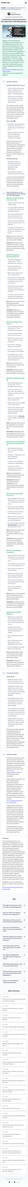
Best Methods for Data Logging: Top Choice (12, 1044)
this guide (21, 416)
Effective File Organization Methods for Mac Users (13, 1081)
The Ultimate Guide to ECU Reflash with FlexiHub (13, 1116)
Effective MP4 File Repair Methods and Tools (13, 1161)
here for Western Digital (13, 800)
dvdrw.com (5, 3)
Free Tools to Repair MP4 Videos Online (13, 1027)
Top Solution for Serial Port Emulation (13, 1143)
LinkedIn (17, 1182)
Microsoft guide (12, 525)
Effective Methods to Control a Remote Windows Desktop (13, 1090)
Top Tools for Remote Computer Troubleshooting (11, 1135)
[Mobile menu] (25, 3)
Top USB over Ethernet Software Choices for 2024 (14, 1035)
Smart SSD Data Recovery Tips (11, 1108)
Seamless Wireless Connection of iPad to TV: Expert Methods (14, 1063)
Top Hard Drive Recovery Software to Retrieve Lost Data (13, 1126)
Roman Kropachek (16, 14)
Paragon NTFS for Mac (12, 772)
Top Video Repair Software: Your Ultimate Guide (11, 1100)
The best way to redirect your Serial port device (12, 1072)
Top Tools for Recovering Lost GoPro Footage (12, 1009)
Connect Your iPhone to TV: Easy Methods (11, 1018)
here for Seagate (11, 802)
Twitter (12, 1182)
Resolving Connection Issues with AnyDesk (11, 1053)
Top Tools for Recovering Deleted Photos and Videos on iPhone (14, 1000)
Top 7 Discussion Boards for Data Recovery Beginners (11, 1170)
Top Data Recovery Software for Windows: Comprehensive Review (11, 1152)
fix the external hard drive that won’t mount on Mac (12, 70)
